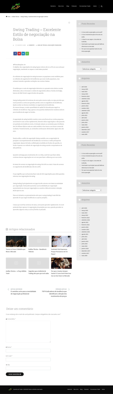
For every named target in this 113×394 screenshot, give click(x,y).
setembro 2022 (86, 98)
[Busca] (100, 5)
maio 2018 (84, 125)
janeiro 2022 (85, 106)
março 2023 (85, 94)
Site (8, 365)
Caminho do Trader (18, 389)
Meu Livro (61, 6)
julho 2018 (84, 122)
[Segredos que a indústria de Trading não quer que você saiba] (38, 269)
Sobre (95, 6)
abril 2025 (84, 87)
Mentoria (53, 6)
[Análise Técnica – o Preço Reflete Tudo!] (16, 269)
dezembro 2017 (86, 129)
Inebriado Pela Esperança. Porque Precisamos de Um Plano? (59, 251)
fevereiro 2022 (86, 103)
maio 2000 (84, 134)
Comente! (32, 45)
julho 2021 (84, 115)
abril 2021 (84, 117)
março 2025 (85, 89)
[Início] (10, 389)
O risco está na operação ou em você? (92, 32)
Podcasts (74, 6)
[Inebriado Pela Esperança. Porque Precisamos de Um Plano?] (61, 247)
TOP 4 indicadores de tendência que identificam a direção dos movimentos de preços (54, 292)
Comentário (11, 319)
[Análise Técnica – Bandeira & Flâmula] (38, 247)
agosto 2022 (85, 101)
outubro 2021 (85, 108)
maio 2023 (84, 91)
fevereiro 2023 (86, 96)
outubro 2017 (85, 132)
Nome (9, 347)
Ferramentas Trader (84, 6)
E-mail (9, 356)
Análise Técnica (42, 45)
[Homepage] (16, 6)
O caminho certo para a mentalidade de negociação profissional (23, 291)
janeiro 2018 (85, 127)
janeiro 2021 (85, 120)
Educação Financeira (54, 45)
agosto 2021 (85, 113)
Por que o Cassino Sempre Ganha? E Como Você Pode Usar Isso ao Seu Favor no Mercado (61, 273)
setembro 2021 (86, 110)
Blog (68, 6)
